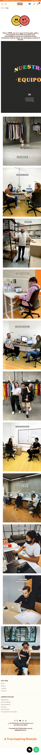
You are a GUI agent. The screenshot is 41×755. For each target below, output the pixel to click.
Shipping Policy (5, 699)
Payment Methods (5, 704)
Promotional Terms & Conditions (9, 712)
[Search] (5, 3)
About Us (3, 686)
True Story (3, 688)
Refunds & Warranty (6, 702)
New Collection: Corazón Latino (33, 0)
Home (2, 8)
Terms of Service (5, 709)
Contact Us (4, 691)
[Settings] (34, 3)
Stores (2, 683)
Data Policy (3, 707)
